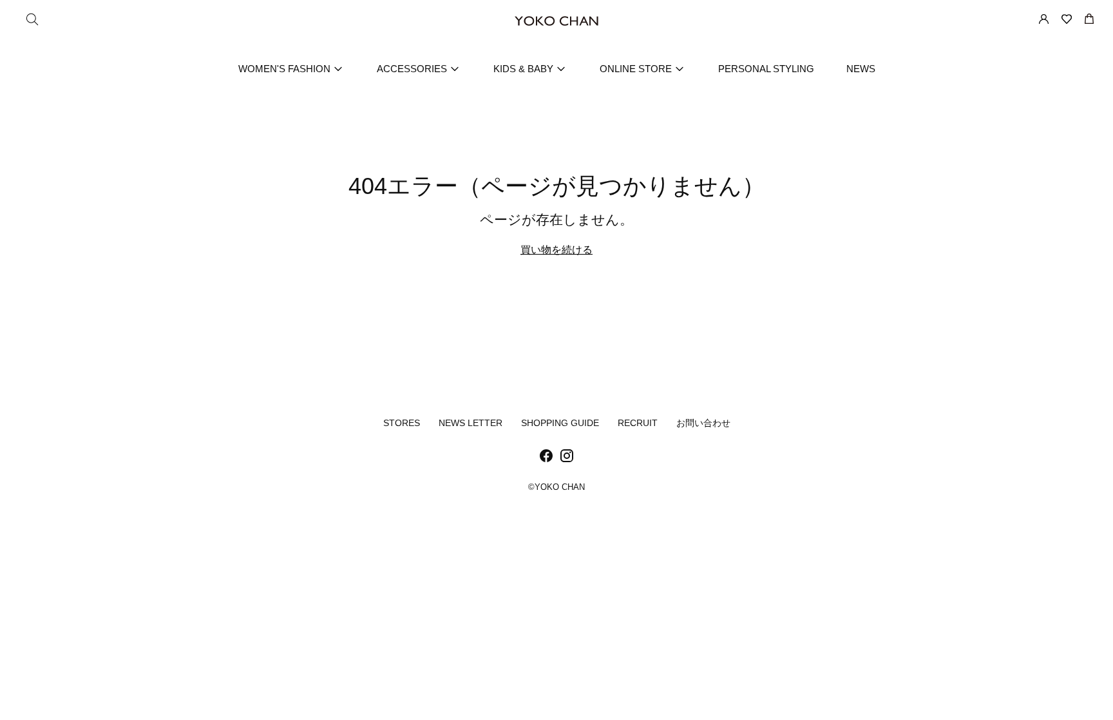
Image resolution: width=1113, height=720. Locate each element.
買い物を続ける (556, 249)
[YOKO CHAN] (556, 21)
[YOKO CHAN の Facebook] (546, 458)
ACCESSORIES (412, 68)
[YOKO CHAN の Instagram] (567, 458)
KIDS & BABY (523, 68)
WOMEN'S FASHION (284, 68)
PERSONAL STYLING (766, 68)
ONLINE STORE (636, 68)
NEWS (860, 68)
